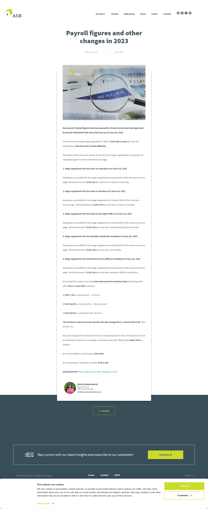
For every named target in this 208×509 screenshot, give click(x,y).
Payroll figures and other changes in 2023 (97, 371)
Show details (43, 503)
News (143, 13)
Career (154, 13)
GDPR (117, 475)
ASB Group (28, 475)
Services (100, 13)
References (129, 13)
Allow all (184, 486)
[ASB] (13, 13)
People (114, 13)
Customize (182, 495)
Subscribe (164, 454)
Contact (167, 13)
